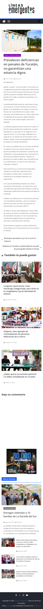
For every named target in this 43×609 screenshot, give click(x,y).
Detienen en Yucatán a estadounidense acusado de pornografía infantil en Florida (21, 247)
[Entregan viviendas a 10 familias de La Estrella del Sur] (21, 494)
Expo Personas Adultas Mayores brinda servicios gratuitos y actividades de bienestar (27, 574)
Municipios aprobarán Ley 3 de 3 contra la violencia (20, 239)
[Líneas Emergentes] (4, 21)
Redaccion (18, 79)
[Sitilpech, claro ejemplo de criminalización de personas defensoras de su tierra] (21, 308)
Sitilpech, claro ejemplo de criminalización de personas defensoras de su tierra (16, 334)
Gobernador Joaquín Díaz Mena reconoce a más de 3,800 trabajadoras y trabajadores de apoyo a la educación (26, 543)
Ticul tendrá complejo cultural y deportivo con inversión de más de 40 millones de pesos (27, 559)
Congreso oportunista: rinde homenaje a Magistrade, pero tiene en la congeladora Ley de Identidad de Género (21, 290)
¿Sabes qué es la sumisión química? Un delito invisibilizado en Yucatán (20, 375)
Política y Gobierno (9, 508)
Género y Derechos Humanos (12, 55)
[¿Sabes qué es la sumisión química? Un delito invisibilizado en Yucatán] (21, 351)
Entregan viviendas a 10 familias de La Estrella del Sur (20, 514)
